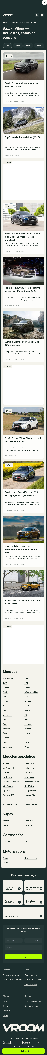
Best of (17, 305)
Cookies (41, 1043)
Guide (17, 155)
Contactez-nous (31, 1006)
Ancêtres (28, 989)
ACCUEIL (6, 22)
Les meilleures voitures (12, 980)
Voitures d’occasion (32, 980)
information (16, 22)
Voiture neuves (30, 984)
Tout (7, 46)
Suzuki (26, 22)
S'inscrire (23, 957)
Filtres (25, 1051)
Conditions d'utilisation (26, 1043)
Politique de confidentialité (8, 1043)
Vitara (33, 22)
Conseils (39, 46)
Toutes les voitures (11, 975)
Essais (28, 46)
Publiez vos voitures (32, 1001)
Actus (18, 46)
